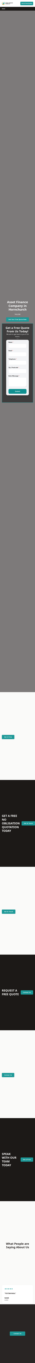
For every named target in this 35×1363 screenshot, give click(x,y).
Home (3, 9)
